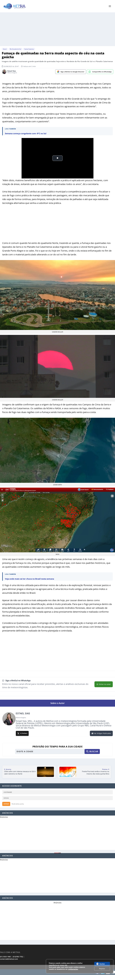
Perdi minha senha (18, 804)
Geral (5, 49)
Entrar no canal (105, 684)
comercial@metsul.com (9, 959)
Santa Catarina (29, 49)
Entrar (6, 804)
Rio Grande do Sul (15, 49)
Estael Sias (11, 71)
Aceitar (102, 964)
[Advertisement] (57, 970)
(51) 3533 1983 (5, 957)
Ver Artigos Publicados (102, 733)
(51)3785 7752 (18, 957)
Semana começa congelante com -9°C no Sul (25, 133)
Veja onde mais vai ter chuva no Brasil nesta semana (29, 579)
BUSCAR (93, 751)
